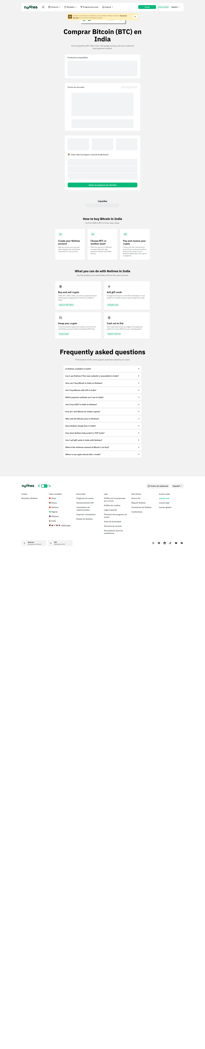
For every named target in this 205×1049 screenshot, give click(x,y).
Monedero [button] (71, 7)
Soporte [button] (108, 7)
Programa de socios (90, 7)
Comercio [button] (54, 7)
